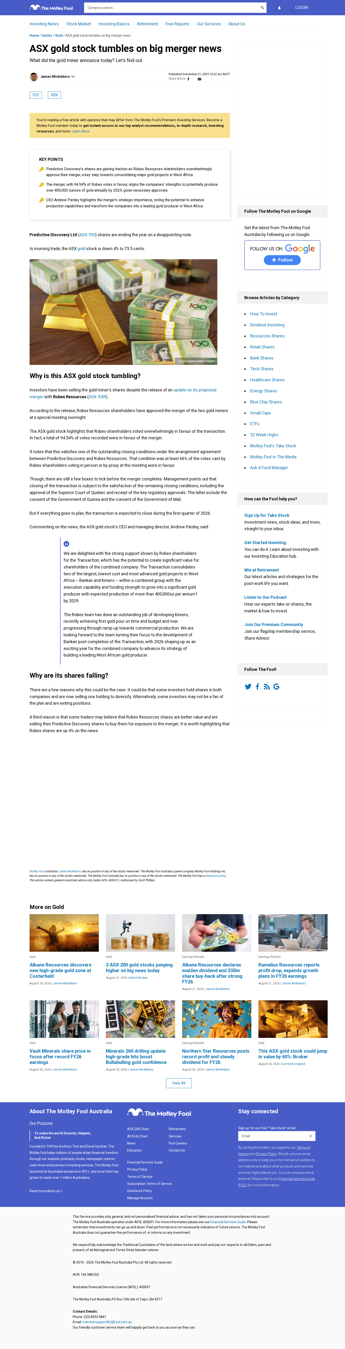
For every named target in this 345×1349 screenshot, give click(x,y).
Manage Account (140, 1198)
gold (81, 248)
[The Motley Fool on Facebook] (258, 686)
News (131, 1143)
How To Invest (263, 313)
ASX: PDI (87, 234)
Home (34, 35)
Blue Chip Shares (266, 401)
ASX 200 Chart (138, 1129)
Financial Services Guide (145, 1162)
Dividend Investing (267, 324)
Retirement (147, 23)
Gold (59, 35)
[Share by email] (199, 79)
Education (134, 1150)
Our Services (209, 23)
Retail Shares (262, 346)
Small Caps (260, 412)
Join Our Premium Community (273, 624)
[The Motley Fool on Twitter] (249, 686)
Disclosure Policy (139, 1191)
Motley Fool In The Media (273, 456)
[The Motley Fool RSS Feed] (267, 686)
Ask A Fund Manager (269, 467)
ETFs (255, 423)
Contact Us (177, 1150)
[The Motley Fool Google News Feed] (277, 686)
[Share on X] (194, 79)
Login (301, 7)
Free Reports (177, 23)
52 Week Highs (264, 434)
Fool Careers (178, 1143)
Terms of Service (140, 1177)
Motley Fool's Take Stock (273, 445)
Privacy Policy (137, 1169)
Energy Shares (263, 390)
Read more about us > (46, 1191)
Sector (47, 35)
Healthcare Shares (267, 379)
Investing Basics (114, 23)
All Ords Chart (137, 1136)
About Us (236, 23)
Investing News (44, 23)
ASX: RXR (97, 396)
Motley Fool (37, 871)
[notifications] (279, 7)
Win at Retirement (261, 570)
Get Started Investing (265, 542)
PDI (36, 95)
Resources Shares (267, 335)
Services (175, 1136)
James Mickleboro (55, 76)
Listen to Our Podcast (265, 597)
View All (178, 1083)
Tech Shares (262, 368)
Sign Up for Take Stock (266, 515)
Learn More (80, 131)
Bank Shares (261, 358)
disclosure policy (215, 875)
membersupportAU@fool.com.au (107, 1322)
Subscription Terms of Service (149, 1184)
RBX (54, 95)
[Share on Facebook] (188, 79)
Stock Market (78, 23)
